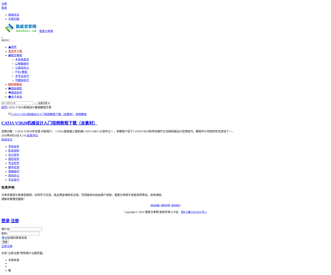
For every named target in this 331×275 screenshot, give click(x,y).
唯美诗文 (13, 14)
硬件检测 (13, 167)
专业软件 (13, 163)
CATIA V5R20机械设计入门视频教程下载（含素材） (49, 123)
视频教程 (81, 114)
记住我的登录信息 (16, 237)
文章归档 (13, 18)
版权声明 (165, 205)
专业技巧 (13, 179)
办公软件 (13, 154)
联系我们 (176, 205)
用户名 (5, 229)
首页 (4, 107)
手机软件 (13, 146)
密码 (4, 233)
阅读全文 (6, 139)
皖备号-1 (194, 212)
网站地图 (155, 205)
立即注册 (6, 246)
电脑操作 (13, 171)
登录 (4, 7)
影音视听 (13, 150)
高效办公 (13, 175)
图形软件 (13, 159)
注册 (4, 3)
